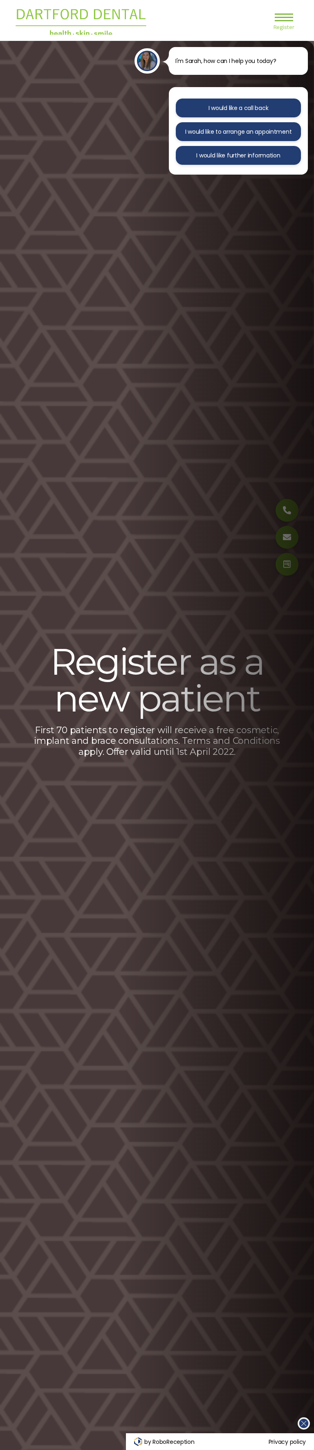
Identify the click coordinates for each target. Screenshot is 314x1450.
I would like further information (238, 155)
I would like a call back (239, 108)
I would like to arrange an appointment (238, 132)
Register (283, 27)
